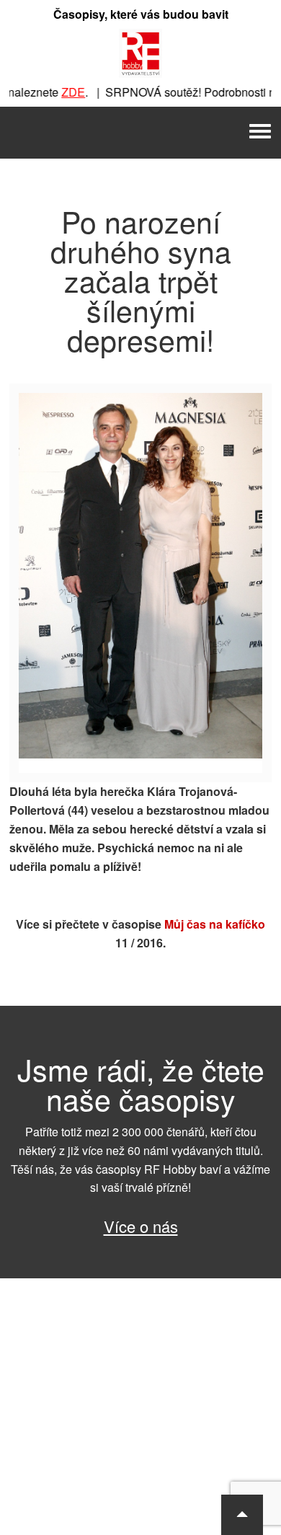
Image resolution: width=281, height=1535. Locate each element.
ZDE (62, 92)
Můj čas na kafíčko (214, 924)
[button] (242, 1515)
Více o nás (141, 1226)
